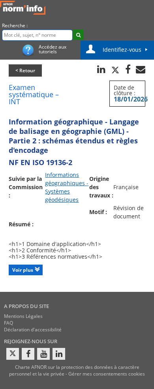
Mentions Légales (23, 316)
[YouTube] (43, 354)
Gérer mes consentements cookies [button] (106, 373)
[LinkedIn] (59, 354)
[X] (12, 354)
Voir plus (22, 270)
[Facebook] (28, 354)
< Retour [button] (25, 70)
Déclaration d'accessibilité (33, 329)
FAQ (8, 322)
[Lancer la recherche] (78, 34)
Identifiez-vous (122, 49)
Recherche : (15, 25)
